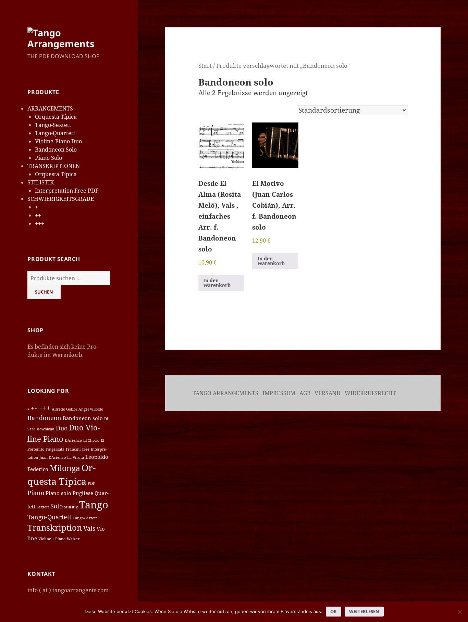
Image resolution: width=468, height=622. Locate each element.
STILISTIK (40, 182)
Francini (73, 449)
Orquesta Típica (56, 116)
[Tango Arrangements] (68, 37)
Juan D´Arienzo (52, 457)
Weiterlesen (364, 611)
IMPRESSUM (279, 393)
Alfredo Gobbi (64, 409)
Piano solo (58, 493)
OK (333, 611)
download (45, 429)
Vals (89, 528)
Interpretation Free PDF (66, 190)
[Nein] (459, 611)
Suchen (44, 292)
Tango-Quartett (55, 133)
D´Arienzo (73, 440)
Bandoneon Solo (56, 149)
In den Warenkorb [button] (217, 282)
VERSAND (328, 393)
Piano (35, 493)
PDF (91, 483)
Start (205, 65)
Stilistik (71, 507)
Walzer (73, 538)
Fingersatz (55, 449)
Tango (93, 504)
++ (38, 215)
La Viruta (75, 457)
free (85, 449)
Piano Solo (48, 157)
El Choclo (91, 440)
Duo (61, 428)
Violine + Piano (51, 538)
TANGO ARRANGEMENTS (225, 393)
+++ (39, 223)
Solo (56, 506)
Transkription (54, 527)
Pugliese (83, 493)
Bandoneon (44, 418)
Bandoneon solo (83, 418)
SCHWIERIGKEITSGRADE (60, 199)
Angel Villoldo (90, 409)
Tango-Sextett (53, 125)
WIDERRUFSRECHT (371, 393)
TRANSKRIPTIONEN (53, 166)
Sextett (43, 507)
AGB (305, 393)
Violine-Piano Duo (58, 141)
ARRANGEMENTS (50, 108)
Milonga (65, 468)
